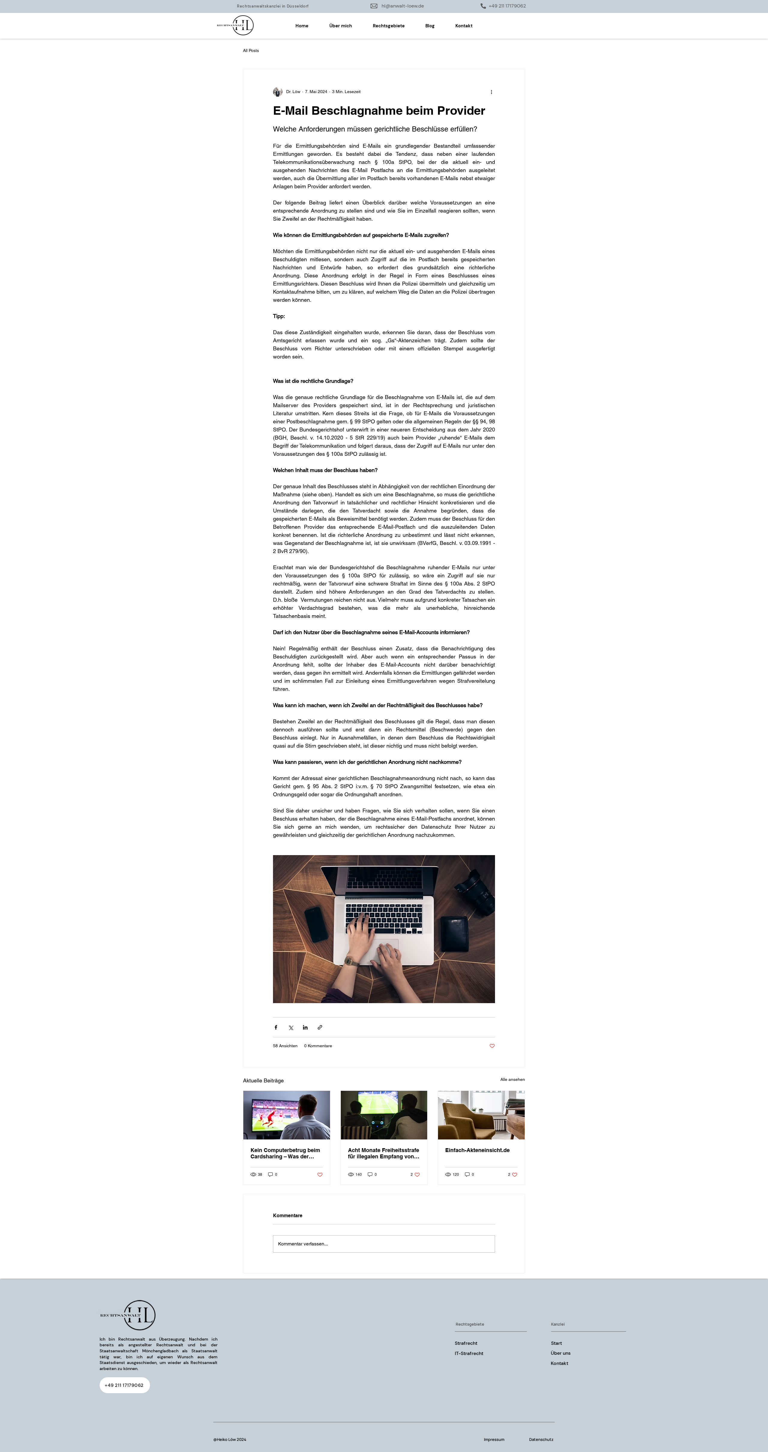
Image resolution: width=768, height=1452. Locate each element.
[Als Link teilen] (320, 1027)
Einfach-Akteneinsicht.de (477, 1150)
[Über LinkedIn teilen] (305, 1027)
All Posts (251, 50)
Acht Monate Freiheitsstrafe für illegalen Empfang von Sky (383, 1153)
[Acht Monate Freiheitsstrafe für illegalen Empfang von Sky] (384, 1115)
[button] (388, 25)
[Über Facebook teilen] (276, 1027)
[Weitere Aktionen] (491, 91)
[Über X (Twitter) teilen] (290, 1027)
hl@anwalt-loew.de (403, 6)
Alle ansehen (512, 1079)
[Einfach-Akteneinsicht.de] (481, 1115)
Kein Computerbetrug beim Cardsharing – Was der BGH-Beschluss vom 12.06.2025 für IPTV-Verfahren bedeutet (285, 1153)
